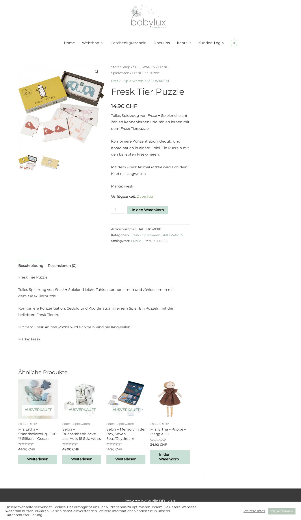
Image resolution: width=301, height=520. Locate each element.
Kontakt (184, 43)
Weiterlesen (37, 459)
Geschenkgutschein (129, 43)
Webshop (90, 43)
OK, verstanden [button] (282, 511)
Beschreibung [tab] (30, 266)
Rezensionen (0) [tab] (62, 266)
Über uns (162, 43)
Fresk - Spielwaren (127, 81)
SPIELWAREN (144, 67)
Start (115, 67)
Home (69, 43)
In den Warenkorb (148, 210)
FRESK (162, 241)
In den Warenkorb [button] (169, 456)
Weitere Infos (254, 511)
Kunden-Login (211, 43)
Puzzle (136, 241)
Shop (126, 67)
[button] (97, 72)
